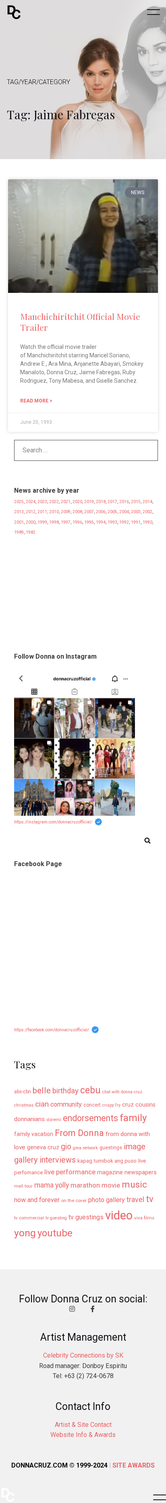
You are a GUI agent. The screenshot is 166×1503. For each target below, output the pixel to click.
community (66, 1104)
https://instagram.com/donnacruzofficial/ (53, 822)
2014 (147, 501)
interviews (57, 1160)
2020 (77, 501)
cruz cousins (139, 1104)
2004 (124, 511)
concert (92, 1105)
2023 (42, 501)
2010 (54, 511)
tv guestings (86, 1217)
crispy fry (111, 1105)
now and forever (37, 1200)
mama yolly (51, 1185)
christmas (23, 1105)
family (133, 1118)
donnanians (29, 1119)
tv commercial (29, 1218)
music (134, 1184)
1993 (112, 522)
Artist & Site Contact (83, 1424)
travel (135, 1200)
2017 (112, 501)
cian (42, 1104)
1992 (124, 522)
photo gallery (106, 1200)
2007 (89, 511)
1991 (136, 522)
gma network (85, 1148)
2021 (66, 501)
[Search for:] (86, 452)
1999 (42, 522)
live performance (69, 1172)
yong (25, 1233)
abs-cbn (22, 1092)
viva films (144, 1218)
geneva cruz (43, 1147)
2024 (30, 501)
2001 (19, 522)
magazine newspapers (127, 1172)
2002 (147, 511)
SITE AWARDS (133, 1465)
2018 (101, 501)
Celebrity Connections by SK (83, 1355)
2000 (30, 522)
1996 (77, 522)
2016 (124, 501)
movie (111, 1185)
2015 (136, 501)
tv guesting (56, 1218)
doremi (53, 1119)
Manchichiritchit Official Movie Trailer (80, 322)
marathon (85, 1185)
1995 (89, 522)
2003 (136, 511)
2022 (54, 501)
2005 (112, 511)
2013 (19, 511)
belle (42, 1090)
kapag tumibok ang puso (107, 1161)
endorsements (90, 1118)
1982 (30, 532)
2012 (30, 511)
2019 (89, 501)
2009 (66, 511)
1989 (19, 532)
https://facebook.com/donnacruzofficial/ (51, 1029)
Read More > (36, 401)
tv (150, 1199)
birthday (65, 1090)
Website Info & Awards (83, 1435)
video (119, 1215)
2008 (77, 511)
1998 (54, 522)
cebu (90, 1090)
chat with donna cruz (122, 1092)
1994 (101, 522)
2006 (101, 511)
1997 (66, 522)
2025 (19, 501)
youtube (55, 1233)
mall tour (23, 1186)
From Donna (79, 1133)
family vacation (33, 1134)
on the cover (74, 1200)
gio (66, 1146)
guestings (111, 1148)
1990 (147, 522)
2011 (42, 511)
